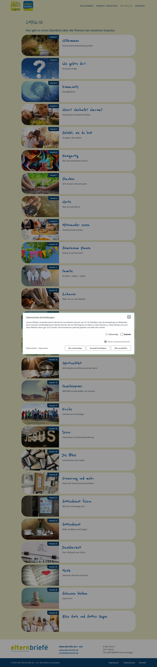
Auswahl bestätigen (98, 348)
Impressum (43, 348)
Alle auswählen (120, 348)
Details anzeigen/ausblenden (119, 342)
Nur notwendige (75, 348)
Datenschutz (31, 348)
